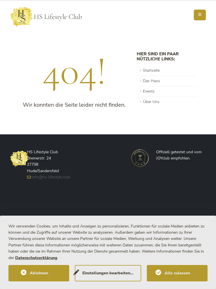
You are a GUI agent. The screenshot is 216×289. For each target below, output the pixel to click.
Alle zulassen (177, 273)
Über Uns (151, 101)
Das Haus (151, 81)
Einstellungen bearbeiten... (108, 273)
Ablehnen (39, 273)
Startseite (151, 70)
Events (149, 91)
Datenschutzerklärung (36, 257)
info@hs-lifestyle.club (51, 177)
